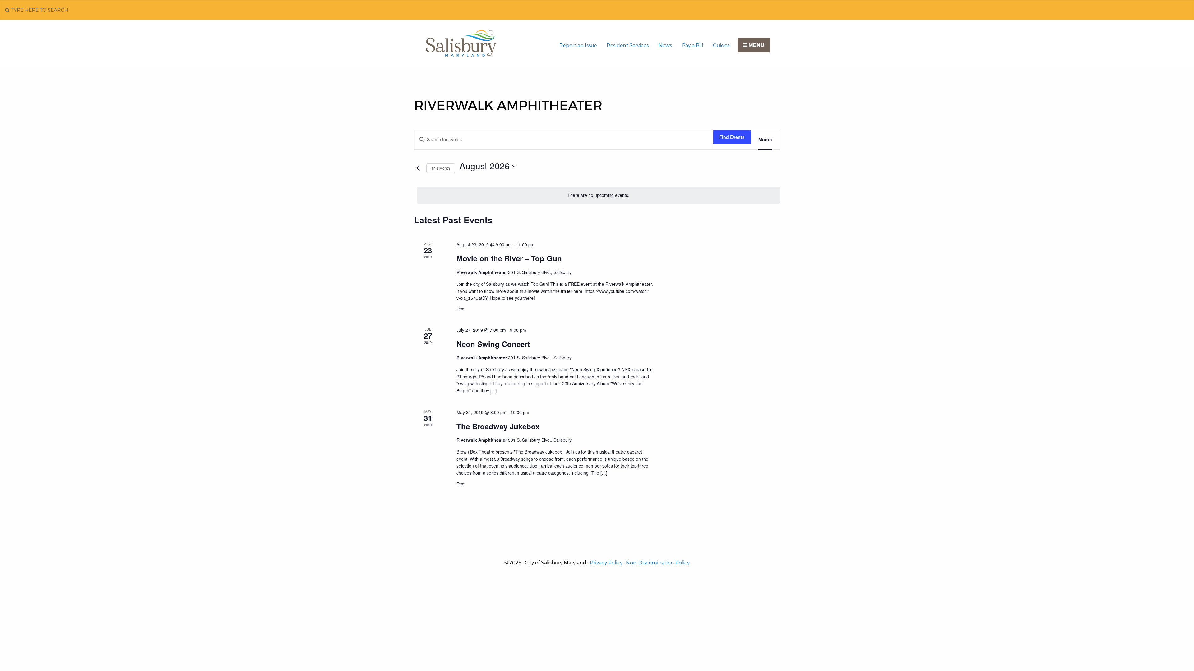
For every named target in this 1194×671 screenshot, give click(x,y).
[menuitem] (578, 46)
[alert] (598, 195)
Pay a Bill (692, 45)
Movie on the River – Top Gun (509, 258)
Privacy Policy (606, 563)
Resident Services (628, 45)
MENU (755, 45)
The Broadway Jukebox (497, 426)
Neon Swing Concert (493, 344)
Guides (721, 45)
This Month (440, 168)
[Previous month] (418, 168)
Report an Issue (578, 45)
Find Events (732, 137)
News (665, 45)
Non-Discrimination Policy (658, 563)
